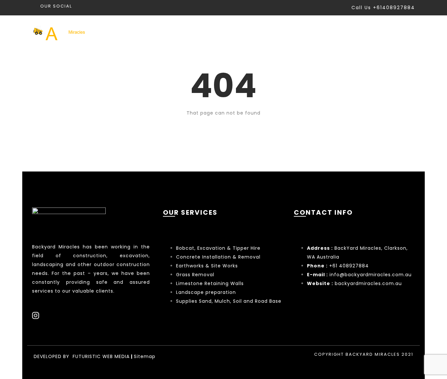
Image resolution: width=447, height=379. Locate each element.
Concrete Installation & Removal (218, 257)
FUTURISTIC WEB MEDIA (101, 356)
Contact (402, 32)
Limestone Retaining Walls (210, 283)
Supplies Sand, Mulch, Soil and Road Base (228, 301)
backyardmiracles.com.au (368, 283)
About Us (360, 32)
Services (273, 32)
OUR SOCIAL (56, 6)
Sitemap (144, 356)
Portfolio (317, 32)
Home (236, 32)
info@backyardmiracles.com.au (371, 274)
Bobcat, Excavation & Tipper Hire (218, 248)
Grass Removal (196, 274)
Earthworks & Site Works (207, 265)
